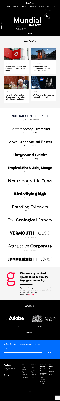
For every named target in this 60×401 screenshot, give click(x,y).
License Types (33, 371)
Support (22, 6)
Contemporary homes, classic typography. (42, 68)
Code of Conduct (42, 382)
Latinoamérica (25, 378)
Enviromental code (43, 374)
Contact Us (34, 374)
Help (32, 377)
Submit (49, 352)
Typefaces (8, 6)
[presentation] (6, 319)
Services (15, 6)
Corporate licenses (44, 6)
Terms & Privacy (42, 369)
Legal (50, 374)
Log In (51, 369)
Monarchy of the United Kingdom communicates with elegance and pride (15, 97)
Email (5, 348)
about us (31, 294)
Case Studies (32, 6)
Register (51, 371)
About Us (34, 367)
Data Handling (42, 378)
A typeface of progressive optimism (15, 68)
